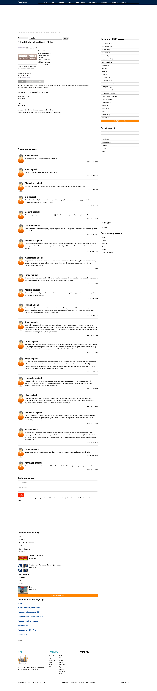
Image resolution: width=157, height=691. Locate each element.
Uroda (103, 105)
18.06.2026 (22, 539)
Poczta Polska (23, 625)
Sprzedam (105, 243)
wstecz (20, 640)
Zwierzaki (105, 118)
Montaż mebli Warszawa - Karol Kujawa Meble (45, 565)
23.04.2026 (22, 545)
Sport (103, 68)
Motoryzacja (105, 62)
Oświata (104, 145)
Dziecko (104, 49)
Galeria (104, 2)
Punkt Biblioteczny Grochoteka (29, 607)
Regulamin (52, 660)
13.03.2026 (22, 552)
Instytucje (80, 2)
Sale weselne (106, 102)
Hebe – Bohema (24, 549)
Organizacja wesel (108, 93)
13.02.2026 (22, 577)
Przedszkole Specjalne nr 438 (28, 612)
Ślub (39, 32)
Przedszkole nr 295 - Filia (27, 630)
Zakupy (104, 111)
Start (46, 2)
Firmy (70, 2)
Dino (30, 587)
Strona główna (23, 32)
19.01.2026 (32, 589)
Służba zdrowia (106, 142)
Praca (103, 246)
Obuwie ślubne (107, 90)
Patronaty (52, 667)
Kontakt (124, 2)
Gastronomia (106, 59)
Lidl (20, 536)
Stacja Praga (22, 634)
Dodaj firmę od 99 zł (57, 595)
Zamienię (104, 249)
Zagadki (104, 227)
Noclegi (104, 65)
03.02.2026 (22, 583)
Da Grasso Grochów (36, 555)
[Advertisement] (78, 16)
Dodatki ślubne (107, 80)
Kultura (104, 136)
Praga (61, 2)
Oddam (104, 240)
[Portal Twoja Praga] (23, 660)
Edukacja (104, 53)
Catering (105, 74)
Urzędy (104, 148)
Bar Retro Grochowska (26, 543)
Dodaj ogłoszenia (107, 252)
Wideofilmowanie (107, 99)
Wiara (103, 151)
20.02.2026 (32, 558)
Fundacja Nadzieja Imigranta (28, 621)
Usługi (104, 108)
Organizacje (105, 139)
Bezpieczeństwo (107, 133)
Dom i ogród (105, 46)
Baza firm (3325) (109, 39)
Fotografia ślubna (107, 84)
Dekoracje (106, 77)
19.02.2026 (32, 567)
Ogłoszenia (93, 2)
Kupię (103, 237)
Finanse (104, 56)
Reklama (114, 2)
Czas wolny (105, 43)
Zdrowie (104, 114)
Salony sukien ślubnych (51, 32)
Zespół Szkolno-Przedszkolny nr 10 (30, 616)
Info (53, 2)
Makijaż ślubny (107, 87)
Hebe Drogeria (24, 574)
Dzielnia (20, 603)
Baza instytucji (108, 128)
